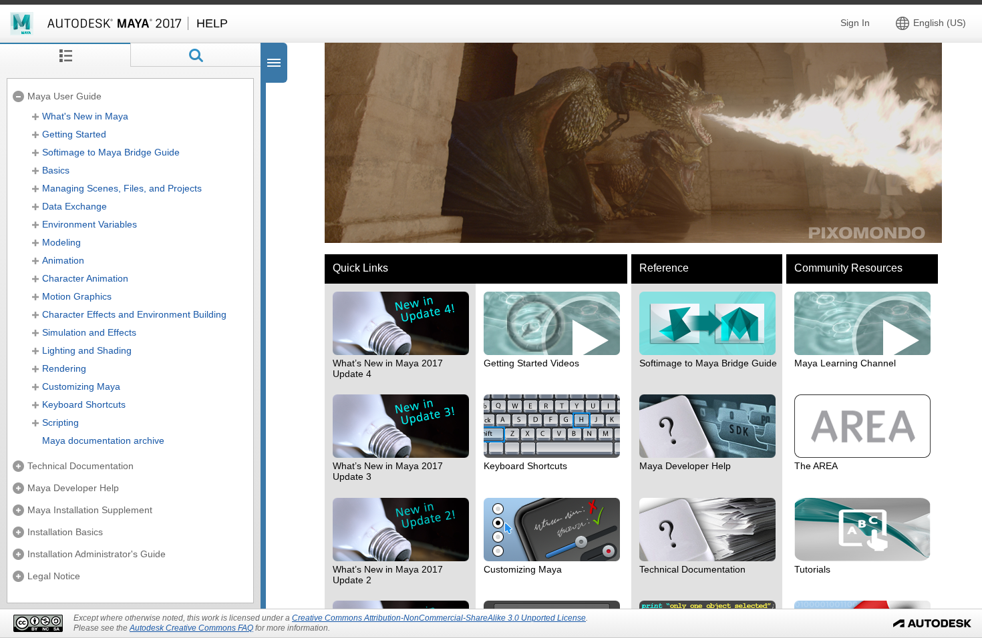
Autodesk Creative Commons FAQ (191, 628)
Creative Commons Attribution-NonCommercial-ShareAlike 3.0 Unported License (439, 618)
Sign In (855, 22)
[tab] (65, 55)
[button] (933, 23)
